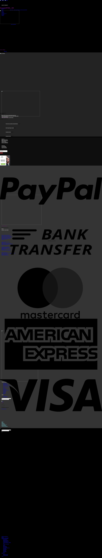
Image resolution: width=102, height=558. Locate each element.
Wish (4, 552)
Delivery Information (5, 139)
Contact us (3, 145)
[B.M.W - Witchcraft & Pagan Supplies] (4, 0)
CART (2, 553)
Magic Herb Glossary (5, 140)
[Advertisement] (24, 37)
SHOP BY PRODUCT (5, 5)
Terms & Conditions (5, 426)
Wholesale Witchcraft (5, 142)
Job (3, 543)
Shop (2, 422)
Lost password (5, 555)
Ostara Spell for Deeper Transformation (7, 117)
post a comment (13, 24)
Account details (5, 554)
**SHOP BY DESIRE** (5, 538)
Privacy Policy (4, 141)
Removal (4, 550)
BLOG (2, 537)
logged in (5, 51)
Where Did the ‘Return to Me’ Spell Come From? (9, 115)
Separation (4, 551)
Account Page (4, 146)
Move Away (5, 546)
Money (4, 545)
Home (2, 421)
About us (3, 423)
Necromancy (5, 547)
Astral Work (5, 539)
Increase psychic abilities (7, 542)
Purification (5, 549)
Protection (4, 548)
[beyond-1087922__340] (9, 23)
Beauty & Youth (5, 540)
